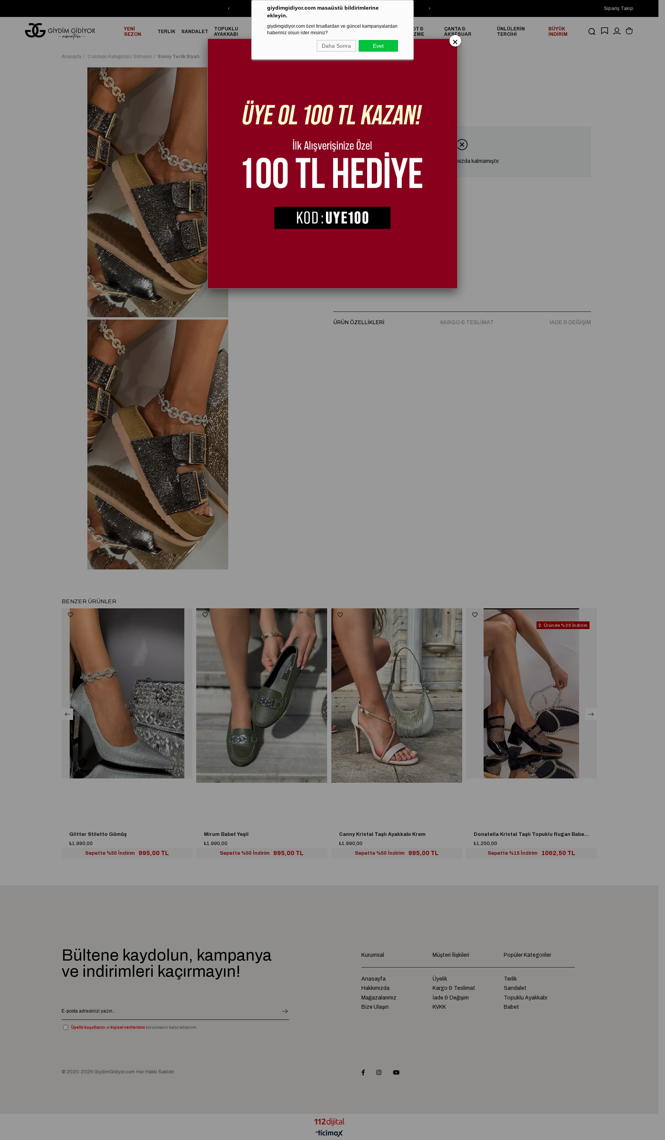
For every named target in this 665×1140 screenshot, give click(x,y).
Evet (378, 46)
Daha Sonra (336, 46)
